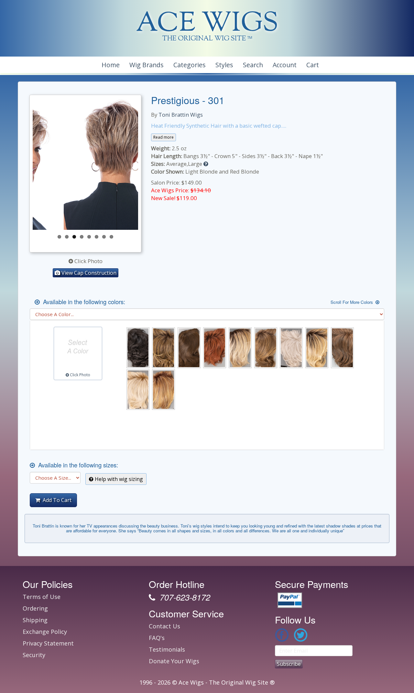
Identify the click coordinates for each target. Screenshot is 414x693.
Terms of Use (41, 597)
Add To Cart (55, 500)
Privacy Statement (48, 643)
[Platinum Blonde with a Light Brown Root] (137, 389)
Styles (224, 64)
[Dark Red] (214, 347)
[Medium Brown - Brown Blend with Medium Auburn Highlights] (342, 347)
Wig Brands (146, 64)
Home (111, 64)
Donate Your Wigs (174, 661)
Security (34, 655)
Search (253, 64)
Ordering (35, 608)
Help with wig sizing (118, 479)
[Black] (137, 347)
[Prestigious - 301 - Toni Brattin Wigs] (85, 164)
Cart (312, 64)
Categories (189, 64)
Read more (163, 137)
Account (285, 64)
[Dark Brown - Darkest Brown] (189, 347)
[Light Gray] (291, 347)
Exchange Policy (45, 631)
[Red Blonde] (163, 389)
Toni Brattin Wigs (180, 114)
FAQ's (157, 638)
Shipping (35, 620)
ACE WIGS (207, 24)
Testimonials (167, 649)
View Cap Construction (88, 272)
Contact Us (164, 626)
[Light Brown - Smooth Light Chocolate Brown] (265, 347)
